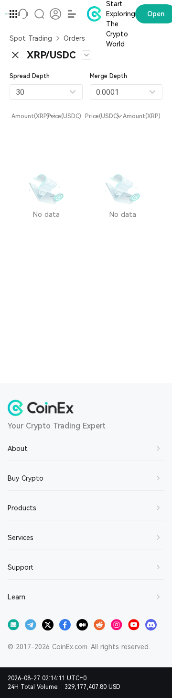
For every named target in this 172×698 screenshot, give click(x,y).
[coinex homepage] (7, 14)
